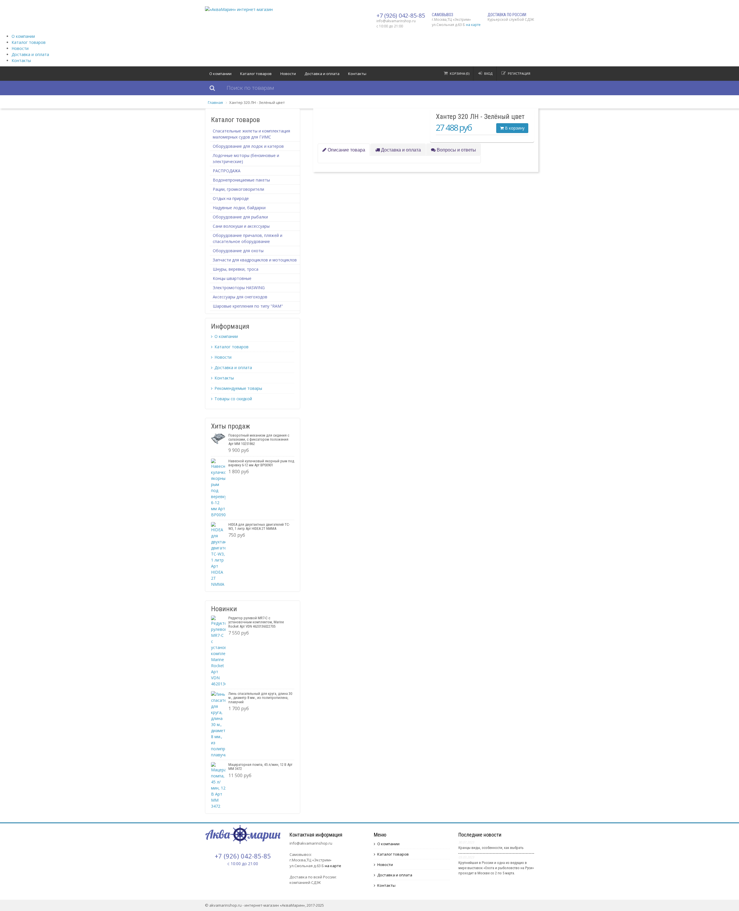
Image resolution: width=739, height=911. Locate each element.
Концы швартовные (232, 278)
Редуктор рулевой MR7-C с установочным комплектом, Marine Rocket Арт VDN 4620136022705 (256, 622)
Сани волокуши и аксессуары (241, 226)
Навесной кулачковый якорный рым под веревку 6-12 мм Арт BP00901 (261, 463)
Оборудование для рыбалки (240, 217)
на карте (473, 24)
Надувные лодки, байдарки (239, 207)
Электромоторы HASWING (239, 287)
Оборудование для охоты (238, 250)
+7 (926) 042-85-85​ (400, 15)
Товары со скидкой (233, 398)
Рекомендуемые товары (238, 388)
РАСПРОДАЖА (226, 170)
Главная (215, 102)
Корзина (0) (459, 73)
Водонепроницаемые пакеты (241, 180)
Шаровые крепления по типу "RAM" (248, 306)
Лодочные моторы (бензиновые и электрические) (246, 158)
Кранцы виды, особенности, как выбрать (491, 847)
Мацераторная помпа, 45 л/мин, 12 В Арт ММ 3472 (260, 766)
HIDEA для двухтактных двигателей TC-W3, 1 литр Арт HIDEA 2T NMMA (259, 526)
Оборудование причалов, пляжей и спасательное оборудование (247, 238)
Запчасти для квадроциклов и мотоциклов (255, 260)
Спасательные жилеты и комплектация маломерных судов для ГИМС (251, 134)
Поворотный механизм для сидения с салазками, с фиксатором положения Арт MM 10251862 (258, 439)
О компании (23, 36)
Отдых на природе (231, 198)
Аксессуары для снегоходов (240, 297)
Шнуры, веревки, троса (235, 269)
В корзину (514, 128)
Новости (20, 48)
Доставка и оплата (30, 54)
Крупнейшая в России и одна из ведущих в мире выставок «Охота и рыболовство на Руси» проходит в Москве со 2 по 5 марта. (496, 868)
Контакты (21, 60)
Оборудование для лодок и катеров (248, 146)
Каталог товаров (29, 42)
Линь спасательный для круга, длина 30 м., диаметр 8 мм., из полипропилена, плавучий (260, 697)
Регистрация (519, 73)
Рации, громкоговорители (238, 189)
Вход (488, 73)
